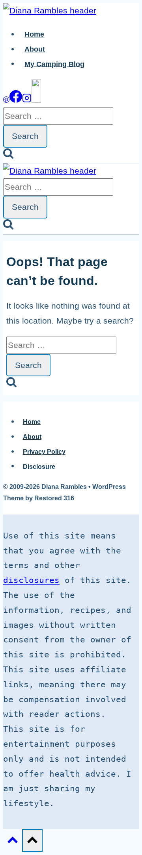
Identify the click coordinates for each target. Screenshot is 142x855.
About (34, 49)
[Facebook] (15, 99)
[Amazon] (36, 99)
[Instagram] (27, 99)
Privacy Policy (44, 451)
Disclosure (39, 466)
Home (34, 34)
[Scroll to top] (12, 841)
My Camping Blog (54, 64)
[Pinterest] (6, 99)
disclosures (31, 580)
